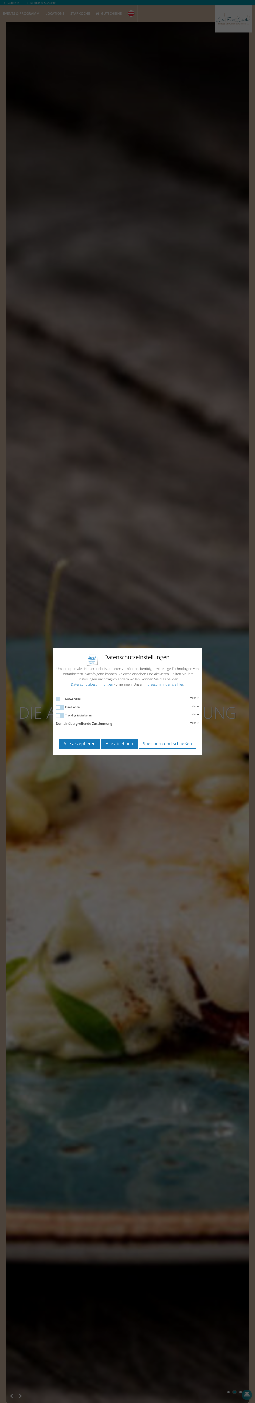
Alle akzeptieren (79, 743)
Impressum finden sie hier (163, 684)
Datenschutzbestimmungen (92, 684)
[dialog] (127, 701)
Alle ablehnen (119, 743)
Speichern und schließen (167, 743)
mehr (193, 698)
